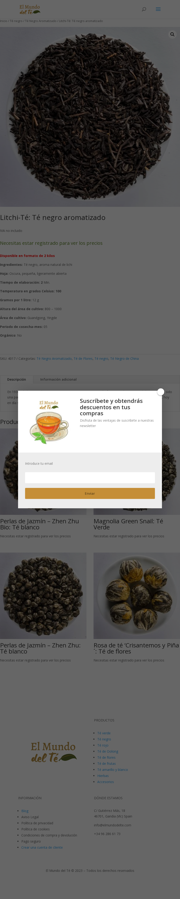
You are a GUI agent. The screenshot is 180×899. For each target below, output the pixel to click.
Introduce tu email (39, 463)
